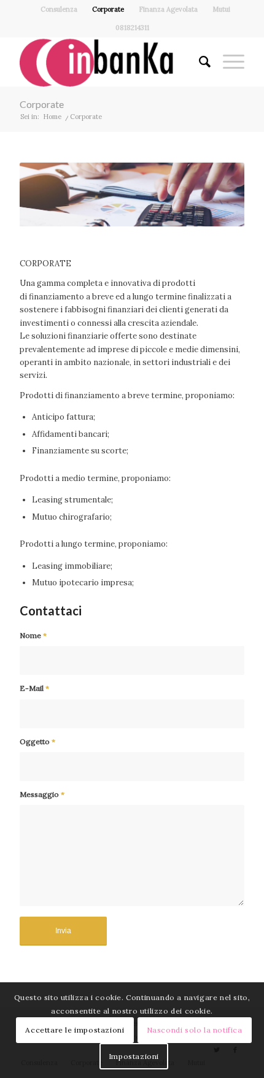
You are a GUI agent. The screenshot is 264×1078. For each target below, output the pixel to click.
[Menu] (227, 62)
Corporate (108, 9)
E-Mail (34, 688)
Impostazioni (134, 1056)
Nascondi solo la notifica (195, 1029)
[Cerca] (199, 62)
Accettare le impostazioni (74, 1029)
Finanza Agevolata (168, 9)
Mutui (221, 9)
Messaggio (42, 794)
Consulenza (59, 9)
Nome (33, 635)
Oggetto (37, 741)
